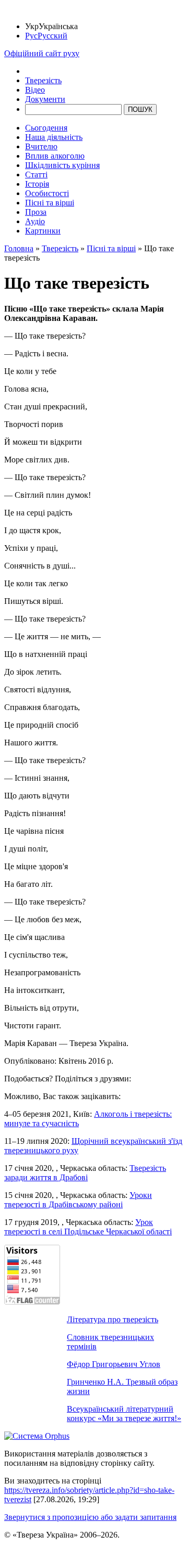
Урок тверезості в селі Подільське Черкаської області (88, 1227)
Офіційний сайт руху (41, 53)
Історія (37, 183)
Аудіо (35, 221)
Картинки (43, 230)
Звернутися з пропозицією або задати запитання (90, 1517)
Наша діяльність (54, 137)
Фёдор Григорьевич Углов (113, 1364)
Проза (35, 212)
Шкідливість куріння (62, 165)
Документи (45, 99)
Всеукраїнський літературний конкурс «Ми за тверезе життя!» (124, 1413)
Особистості (47, 193)
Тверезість (43, 80)
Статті (36, 174)
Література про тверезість (112, 1319)
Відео (35, 89)
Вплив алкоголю (55, 155)
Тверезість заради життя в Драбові (85, 1173)
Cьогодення (46, 127)
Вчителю (41, 146)
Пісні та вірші (49, 202)
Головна (18, 248)
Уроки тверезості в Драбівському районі (78, 1200)
